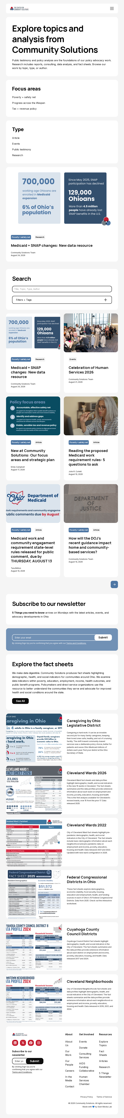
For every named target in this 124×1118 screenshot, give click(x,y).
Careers (69, 1070)
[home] (23, 8)
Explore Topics (103, 1043)
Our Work (68, 1053)
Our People (69, 1062)
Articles (103, 1061)
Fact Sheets (103, 1053)
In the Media (68, 1078)
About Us (68, 1043)
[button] (111, 8)
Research (104, 1067)
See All (20, 701)
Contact (69, 1086)
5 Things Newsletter (105, 1075)
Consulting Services (85, 1055)
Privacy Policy (86, 1097)
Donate (83, 1047)
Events (83, 1041)
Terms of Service (104, 1097)
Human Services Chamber (84, 1080)
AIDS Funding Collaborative (86, 1067)
